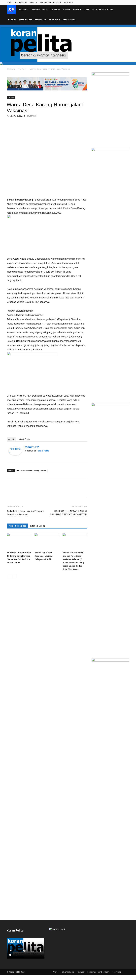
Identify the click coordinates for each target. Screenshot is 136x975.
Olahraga (54, 19)
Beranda (11, 69)
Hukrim (12, 19)
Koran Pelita (42, 450)
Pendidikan (69, 19)
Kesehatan (40, 19)
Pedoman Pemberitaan (50, 2)
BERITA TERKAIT (17, 526)
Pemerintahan (39, 9)
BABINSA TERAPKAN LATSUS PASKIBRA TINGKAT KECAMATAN (68, 513)
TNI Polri (55, 9)
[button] (125, 9)
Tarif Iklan (68, 2)
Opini (86, 9)
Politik (66, 9)
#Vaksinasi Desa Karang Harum (31, 470)
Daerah (77, 9)
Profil (9, 2)
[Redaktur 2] (15, 451)
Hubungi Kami (20, 2)
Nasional (24, 9)
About (11, 439)
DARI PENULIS (37, 526)
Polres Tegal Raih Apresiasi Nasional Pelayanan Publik (43, 556)
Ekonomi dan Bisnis (102, 9)
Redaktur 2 (19, 116)
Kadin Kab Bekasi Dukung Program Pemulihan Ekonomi (25, 513)
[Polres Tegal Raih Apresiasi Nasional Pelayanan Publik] (46, 541)
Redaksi (33, 2)
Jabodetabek (25, 19)
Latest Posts (24, 439)
